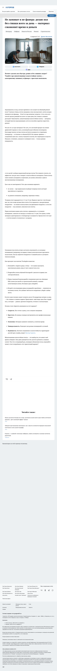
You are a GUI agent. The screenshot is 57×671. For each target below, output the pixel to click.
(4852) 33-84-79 (13, 624)
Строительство (45, 31)
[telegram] (11, 379)
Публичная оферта (6, 598)
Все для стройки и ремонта (8, 11)
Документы (5, 595)
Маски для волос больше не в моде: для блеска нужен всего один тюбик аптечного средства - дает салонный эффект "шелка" (28, 419)
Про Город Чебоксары (32, 591)
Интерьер (9, 31)
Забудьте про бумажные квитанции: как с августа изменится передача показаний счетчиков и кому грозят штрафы (28, 427)
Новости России (27, 31)
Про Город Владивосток (7, 593)
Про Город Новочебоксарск (33, 588)
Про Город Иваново (19, 586)
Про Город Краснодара (20, 593)
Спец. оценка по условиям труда (9, 648)
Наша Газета (30, 593)
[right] (55, 12)
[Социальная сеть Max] (28, 70)
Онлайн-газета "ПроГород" (20, 595)
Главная (4, 609)
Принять (52, 15)
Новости (30, 607)
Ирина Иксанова (46, 36)
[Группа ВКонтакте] (16, 67)
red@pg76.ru (19, 624)
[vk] (7, 379)
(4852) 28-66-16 (16, 622)
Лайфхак (16, 31)
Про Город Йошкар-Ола (32, 586)
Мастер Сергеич (30, 333)
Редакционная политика (21, 607)
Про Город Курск (6, 588)
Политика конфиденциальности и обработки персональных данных (17, 656)
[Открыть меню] (3, 7)
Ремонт (36, 31)
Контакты (5, 607)
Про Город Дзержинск (7, 586)
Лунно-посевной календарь (39, 11)
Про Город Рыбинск (7, 591)
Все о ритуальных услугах (24, 11)
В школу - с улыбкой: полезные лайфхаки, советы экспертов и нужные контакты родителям (27, 435)
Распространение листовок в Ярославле (11, 636)
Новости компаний (6, 604)
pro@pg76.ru (21, 622)
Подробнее (41, 653)
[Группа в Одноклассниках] (45, 590)
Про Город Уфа (18, 591)
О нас (30, 604)
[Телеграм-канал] (40, 67)
